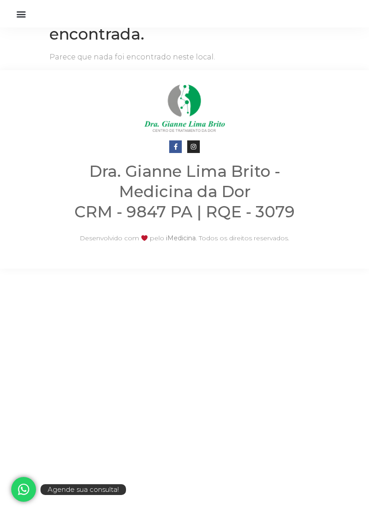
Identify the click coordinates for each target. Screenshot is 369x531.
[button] (21, 13)
